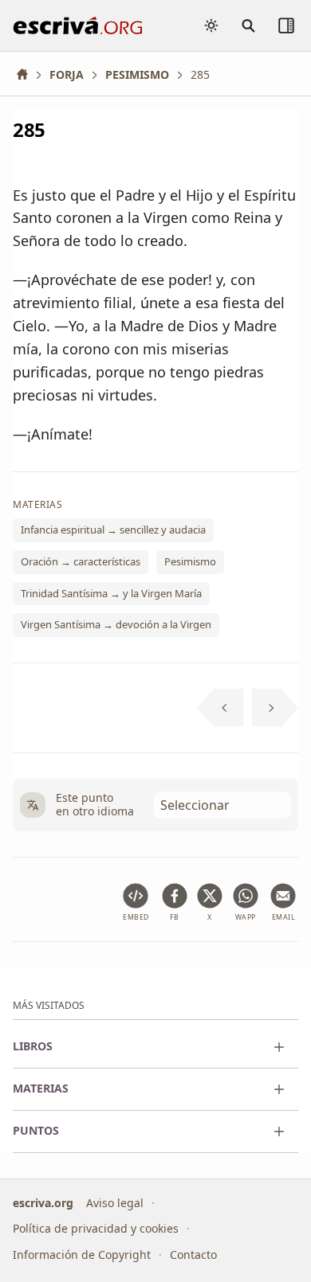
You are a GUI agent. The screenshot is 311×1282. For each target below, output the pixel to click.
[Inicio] (28, 74)
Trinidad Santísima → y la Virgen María (111, 593)
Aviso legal (115, 1202)
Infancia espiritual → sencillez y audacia (113, 530)
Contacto (193, 1254)
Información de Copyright (82, 1254)
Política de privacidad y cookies (96, 1228)
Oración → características (80, 561)
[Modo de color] (211, 25)
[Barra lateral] (286, 25)
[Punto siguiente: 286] (275, 708)
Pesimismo (190, 561)
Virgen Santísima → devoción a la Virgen (116, 624)
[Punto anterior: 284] (220, 708)
